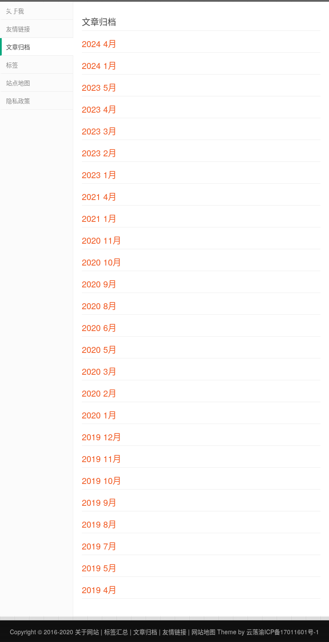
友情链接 (18, 28)
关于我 (15, 10)
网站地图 (203, 631)
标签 (12, 64)
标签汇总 (116, 631)
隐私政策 (18, 100)
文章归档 (18, 46)
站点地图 (18, 82)
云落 (252, 631)
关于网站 (87, 631)
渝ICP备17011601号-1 (288, 631)
